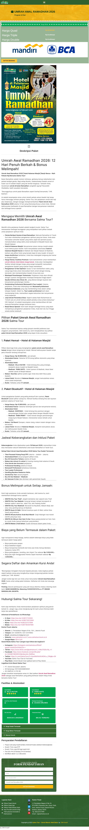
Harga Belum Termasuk (13, 731)
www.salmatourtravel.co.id (37, 637)
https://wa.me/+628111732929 (22, 618)
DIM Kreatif (64, 822)
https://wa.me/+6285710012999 (22, 620)
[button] (44, 2)
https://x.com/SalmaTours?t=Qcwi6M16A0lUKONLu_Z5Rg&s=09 (33, 656)
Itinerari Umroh (10, 735)
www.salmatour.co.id (19, 637)
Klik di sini (18, 639)
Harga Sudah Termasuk (13, 726)
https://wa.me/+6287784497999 (21, 625)
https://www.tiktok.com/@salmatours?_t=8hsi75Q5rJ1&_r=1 (31, 650)
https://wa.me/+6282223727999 (21, 622)
